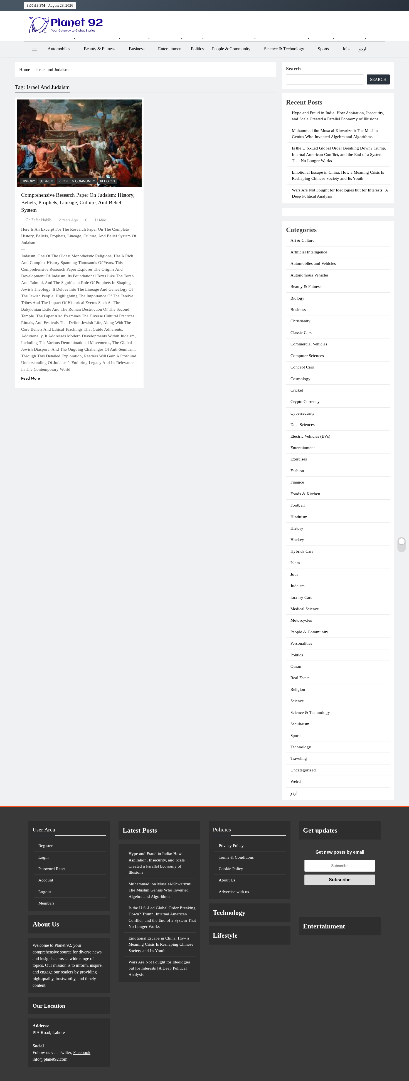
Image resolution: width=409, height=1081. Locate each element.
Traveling (298, 758)
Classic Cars (301, 332)
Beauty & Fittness (99, 48)
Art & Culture (302, 240)
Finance (297, 482)
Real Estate (300, 678)
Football (297, 505)
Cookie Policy (231, 868)
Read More (30, 378)
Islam (295, 563)
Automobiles (59, 48)
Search (293, 68)
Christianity (300, 321)
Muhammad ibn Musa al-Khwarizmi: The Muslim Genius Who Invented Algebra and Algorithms (161, 890)
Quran (295, 666)
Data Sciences (302, 424)
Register (45, 845)
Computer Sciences (307, 355)
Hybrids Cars (301, 551)
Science (297, 701)
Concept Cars (302, 367)
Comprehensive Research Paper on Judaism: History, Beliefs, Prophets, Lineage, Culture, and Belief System (78, 202)
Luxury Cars (301, 597)
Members (46, 903)
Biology (297, 298)
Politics (197, 48)
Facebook (81, 1052)
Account (45, 880)
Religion (107, 181)
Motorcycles (301, 620)
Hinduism (298, 517)
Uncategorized (303, 770)
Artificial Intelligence (308, 252)
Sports (323, 48)
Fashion (297, 471)
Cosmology (300, 379)
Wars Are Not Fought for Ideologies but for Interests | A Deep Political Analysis (160, 968)
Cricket (296, 390)
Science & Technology (284, 48)
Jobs (346, 48)
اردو (362, 48)
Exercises (298, 459)
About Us (227, 880)
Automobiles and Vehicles (313, 263)
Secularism (299, 724)
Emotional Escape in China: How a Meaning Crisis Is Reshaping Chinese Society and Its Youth (161, 944)
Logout (44, 892)
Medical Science (304, 609)
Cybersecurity (302, 413)
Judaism (46, 181)
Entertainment (170, 48)
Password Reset (51, 868)
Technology (300, 747)
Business (136, 48)
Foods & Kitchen (305, 494)
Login (43, 857)
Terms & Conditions (236, 857)
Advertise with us (234, 892)
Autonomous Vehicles (309, 275)
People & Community (231, 48)
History (28, 181)
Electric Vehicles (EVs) (310, 436)
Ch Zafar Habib (38, 220)
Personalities (301, 643)
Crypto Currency (305, 401)
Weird (295, 781)
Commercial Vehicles (308, 344)
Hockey (297, 539)
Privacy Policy (231, 845)
